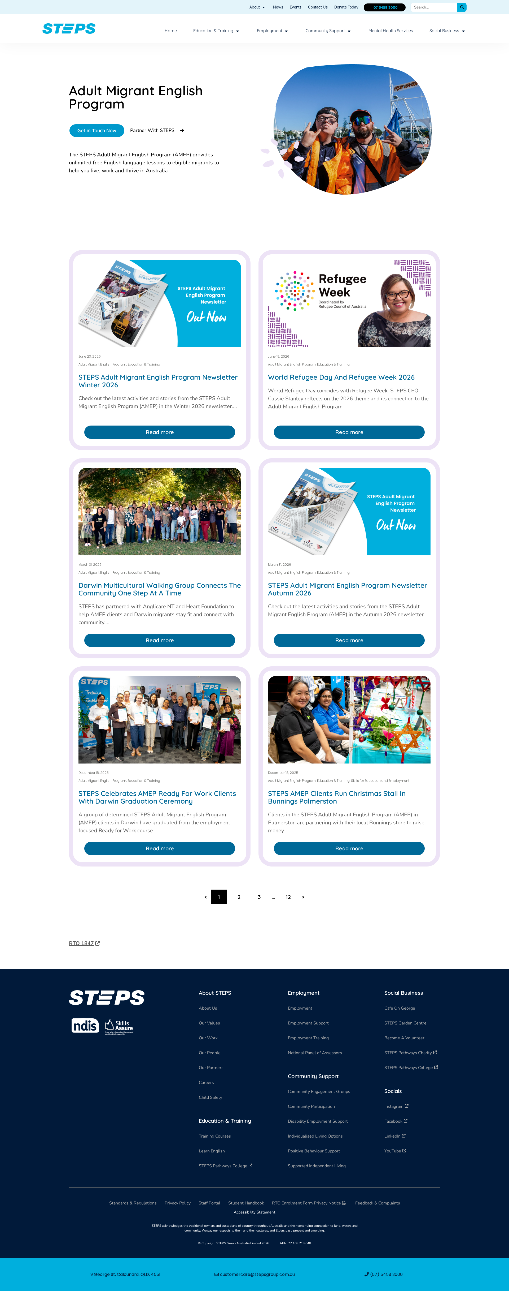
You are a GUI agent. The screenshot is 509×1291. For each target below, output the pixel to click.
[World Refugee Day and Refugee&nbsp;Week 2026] (349, 303)
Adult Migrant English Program (102, 364)
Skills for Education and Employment (380, 780)
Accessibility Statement (254, 1212)
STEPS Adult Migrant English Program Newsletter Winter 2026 (158, 381)
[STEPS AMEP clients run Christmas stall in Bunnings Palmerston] (349, 720)
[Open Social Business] (463, 31)
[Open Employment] (286, 31)
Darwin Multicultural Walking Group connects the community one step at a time (159, 589)
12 (291, 895)
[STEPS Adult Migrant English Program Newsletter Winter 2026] (159, 303)
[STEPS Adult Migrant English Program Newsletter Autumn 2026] (349, 511)
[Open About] (263, 7)
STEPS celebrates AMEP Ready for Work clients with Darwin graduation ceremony (157, 797)
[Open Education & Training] (237, 31)
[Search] (462, 7)
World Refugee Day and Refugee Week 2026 (341, 377)
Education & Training (144, 364)
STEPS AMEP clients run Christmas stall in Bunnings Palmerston (337, 797)
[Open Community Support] (349, 31)
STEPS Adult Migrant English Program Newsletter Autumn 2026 (347, 589)
